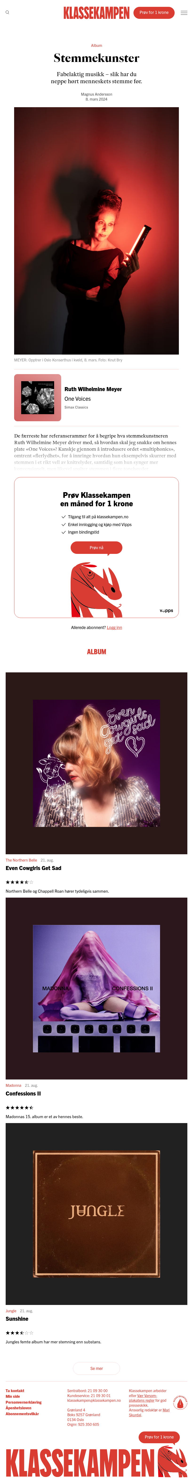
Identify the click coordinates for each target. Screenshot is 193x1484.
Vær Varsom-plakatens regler (143, 1398)
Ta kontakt (15, 1390)
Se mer (96, 1368)
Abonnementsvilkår (22, 1413)
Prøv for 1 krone (154, 12)
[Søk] (7, 13)
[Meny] (184, 13)
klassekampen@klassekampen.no (94, 1400)
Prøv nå (96, 547)
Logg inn (114, 627)
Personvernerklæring (23, 1402)
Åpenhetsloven (18, 1407)
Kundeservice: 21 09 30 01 (89, 1395)
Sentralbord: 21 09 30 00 (87, 1390)
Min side (13, 1396)
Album (96, 45)
